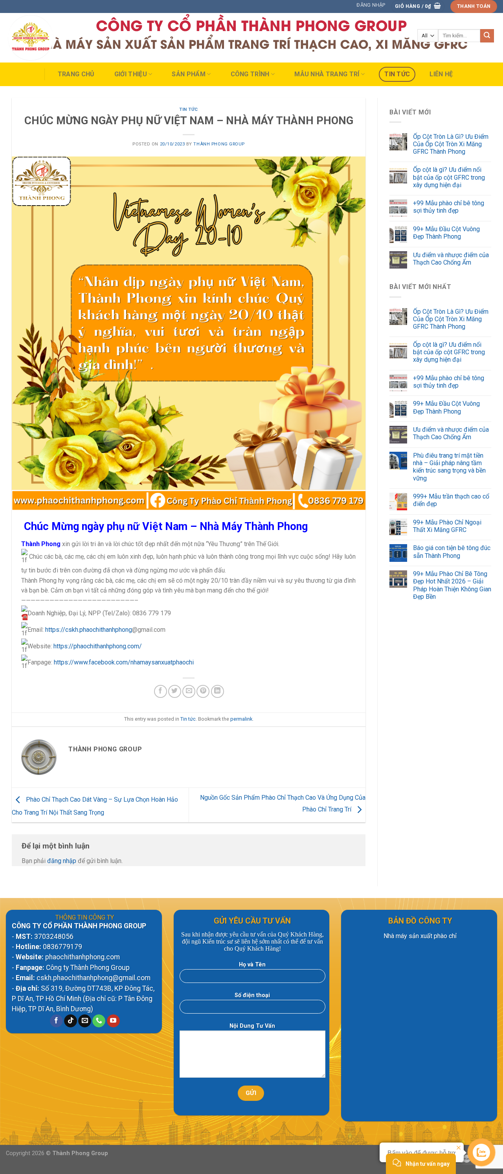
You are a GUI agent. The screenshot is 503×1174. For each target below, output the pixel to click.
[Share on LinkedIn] (217, 691)
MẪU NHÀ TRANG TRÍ (326, 74)
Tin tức (397, 74)
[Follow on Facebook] (56, 1021)
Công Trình (250, 74)
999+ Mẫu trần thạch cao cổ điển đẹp (451, 500)
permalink (241, 719)
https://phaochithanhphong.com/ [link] (97, 646)
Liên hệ (441, 74)
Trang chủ (76, 74)
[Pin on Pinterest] (202, 691)
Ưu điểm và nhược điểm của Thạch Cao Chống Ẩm (451, 258)
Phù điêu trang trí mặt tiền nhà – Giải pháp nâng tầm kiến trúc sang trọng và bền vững (449, 467)
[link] (124, 662)
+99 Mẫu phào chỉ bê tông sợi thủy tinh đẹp (448, 206)
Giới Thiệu (130, 74)
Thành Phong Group (219, 144)
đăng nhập (61, 861)
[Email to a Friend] (188, 691)
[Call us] (98, 1021)
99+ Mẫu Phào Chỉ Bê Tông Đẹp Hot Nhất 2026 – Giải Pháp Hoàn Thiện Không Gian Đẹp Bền (452, 585)
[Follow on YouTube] (113, 1021)
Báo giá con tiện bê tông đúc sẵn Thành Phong (451, 551)
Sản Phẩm (189, 74)
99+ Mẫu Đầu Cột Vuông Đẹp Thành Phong (446, 232)
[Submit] (487, 35)
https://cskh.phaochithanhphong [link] (88, 629)
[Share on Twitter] (174, 691)
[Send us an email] (84, 1021)
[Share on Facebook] (160, 691)
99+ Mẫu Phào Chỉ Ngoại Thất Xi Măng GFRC (447, 526)
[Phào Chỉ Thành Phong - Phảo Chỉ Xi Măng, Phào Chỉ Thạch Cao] (44, 38)
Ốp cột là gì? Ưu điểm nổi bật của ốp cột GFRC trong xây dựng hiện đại (449, 177)
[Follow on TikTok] (70, 1021)
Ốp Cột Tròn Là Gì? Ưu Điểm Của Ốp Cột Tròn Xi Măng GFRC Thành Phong (450, 144)
